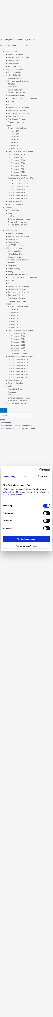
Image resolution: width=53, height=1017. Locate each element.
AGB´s (11, 216)
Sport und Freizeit (15, 116)
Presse (8, 125)
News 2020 (16, 148)
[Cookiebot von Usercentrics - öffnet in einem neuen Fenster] (39, 469)
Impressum (13, 213)
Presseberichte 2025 (19, 184)
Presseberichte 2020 (19, 198)
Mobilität (11, 84)
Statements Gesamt (19, 175)
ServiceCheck (14, 60)
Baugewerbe (13, 87)
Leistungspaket (14, 72)
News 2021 (15, 146)
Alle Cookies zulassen (26, 539)
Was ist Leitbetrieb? (16, 55)
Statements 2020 (18, 172)
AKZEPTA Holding (15, 66)
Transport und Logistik (17, 122)
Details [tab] (27, 476)
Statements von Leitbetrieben (20, 151)
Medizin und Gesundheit (18, 110)
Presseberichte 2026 (19, 181)
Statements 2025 (18, 157)
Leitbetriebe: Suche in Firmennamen (17, 426)
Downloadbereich (15, 204)
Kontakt (8, 207)
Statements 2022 (18, 166)
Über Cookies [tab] (43, 476)
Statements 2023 (18, 163)
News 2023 (16, 140)
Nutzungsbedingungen (17, 222)
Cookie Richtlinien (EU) (17, 225)
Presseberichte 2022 (19, 192)
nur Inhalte (6, 423)
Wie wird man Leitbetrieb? (19, 57)
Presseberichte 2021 (19, 195)
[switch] (46, 513)
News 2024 (16, 137)
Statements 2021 (18, 169)
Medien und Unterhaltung (18, 107)
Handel (11, 101)
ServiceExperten (15, 201)
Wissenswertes (14, 78)
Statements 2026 (18, 154)
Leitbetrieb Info (11, 51)
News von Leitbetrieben (18, 128)
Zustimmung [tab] (9, 476)
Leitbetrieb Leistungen (14, 69)
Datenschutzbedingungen (19, 219)
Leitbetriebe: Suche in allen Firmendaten (18, 429)
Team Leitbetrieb (15, 210)
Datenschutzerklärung (13, 492)
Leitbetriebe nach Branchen (16, 81)
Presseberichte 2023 (19, 190)
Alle (3, 420)
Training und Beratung (17, 119)
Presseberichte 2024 (19, 187)
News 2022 (16, 143)
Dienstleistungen (15, 90)
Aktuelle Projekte (15, 75)
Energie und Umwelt (16, 93)
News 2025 (16, 134)
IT (9, 104)
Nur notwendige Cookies (26, 546)
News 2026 (16, 131)
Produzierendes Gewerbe (18, 113)
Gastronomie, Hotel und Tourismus (22, 99)
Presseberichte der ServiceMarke (21, 178)
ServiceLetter (13, 63)
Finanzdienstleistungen (18, 96)
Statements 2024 (18, 160)
